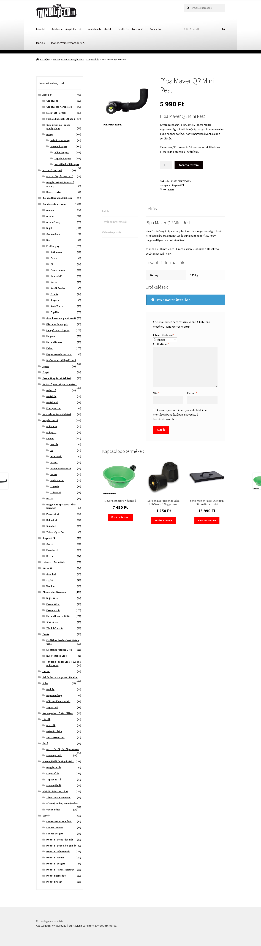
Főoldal (40, 29)
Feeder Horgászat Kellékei (56, 378)
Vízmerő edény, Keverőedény (62, 803)
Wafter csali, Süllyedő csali (61, 360)
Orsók (45, 634)
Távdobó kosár (54, 628)
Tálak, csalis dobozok (58, 797)
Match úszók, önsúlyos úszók (62, 749)
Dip (48, 240)
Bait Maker (56, 252)
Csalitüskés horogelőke (59, 106)
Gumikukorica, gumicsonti (61, 318)
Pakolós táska (54, 731)
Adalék (50, 210)
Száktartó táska (55, 737)
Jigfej (49, 580)
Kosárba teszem (188, 165)
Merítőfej (51, 396)
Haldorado (56, 456)
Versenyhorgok (58, 146)
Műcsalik (47, 568)
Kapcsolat (155, 29)
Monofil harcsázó (56, 875)
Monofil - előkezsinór (58, 851)
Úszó (45, 743)
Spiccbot (51, 526)
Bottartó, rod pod (52, 170)
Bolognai (51, 432)
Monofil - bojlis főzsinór (59, 839)
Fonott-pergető (55, 833)
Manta (54, 462)
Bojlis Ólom (52, 598)
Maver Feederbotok (60, 468)
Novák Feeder (57, 288)
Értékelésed (161, 344)
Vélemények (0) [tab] (111, 232)
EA (51, 264)
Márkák (40, 43)
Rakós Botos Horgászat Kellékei (60, 677)
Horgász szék (53, 767)
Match (49, 498)
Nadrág (50, 689)
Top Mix (54, 312)
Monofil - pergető (56, 863)
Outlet (46, 671)
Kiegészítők (92, 59)
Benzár (54, 444)
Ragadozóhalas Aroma (59, 354)
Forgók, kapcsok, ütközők (60, 118)
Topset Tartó (53, 779)
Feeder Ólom (53, 604)
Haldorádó (56, 276)
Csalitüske (52, 100)
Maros (53, 282)
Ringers (54, 300)
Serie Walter (57, 306)
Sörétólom (52, 622)
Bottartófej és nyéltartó (59, 176)
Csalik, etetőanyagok (54, 204)
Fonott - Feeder (54, 827)
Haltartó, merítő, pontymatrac (59, 384)
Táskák (46, 719)
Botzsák (50, 725)
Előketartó (52, 550)
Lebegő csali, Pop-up (57, 330)
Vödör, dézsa (53, 809)
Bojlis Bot (51, 426)
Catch (53, 258)
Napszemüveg (54, 695)
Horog (49, 134)
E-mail (192, 393)
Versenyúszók (54, 755)
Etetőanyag (52, 246)
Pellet (49, 348)
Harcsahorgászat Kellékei (56, 414)
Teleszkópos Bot (55, 532)
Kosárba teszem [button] (120, 517)
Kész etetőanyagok (57, 324)
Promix (54, 294)
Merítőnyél (52, 402)
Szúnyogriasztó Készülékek (57, 713)
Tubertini (55, 492)
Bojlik (49, 228)
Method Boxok (54, 342)
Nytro (53, 474)
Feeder (50, 438)
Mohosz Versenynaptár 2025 (68, 43)
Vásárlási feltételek (100, 29)
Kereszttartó (53, 192)
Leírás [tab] (105, 211)
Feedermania (57, 270)
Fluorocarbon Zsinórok (59, 821)
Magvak (50, 336)
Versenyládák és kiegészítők (68, 59)
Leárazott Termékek (53, 562)
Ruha (45, 683)
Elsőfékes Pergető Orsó (59, 649)
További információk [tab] (114, 221)
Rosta (49, 556)
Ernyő (45, 372)
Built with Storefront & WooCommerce (92, 925)
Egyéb (45, 366)
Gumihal (51, 574)
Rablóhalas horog (60, 140)
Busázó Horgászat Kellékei (57, 198)
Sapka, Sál (52, 707)
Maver (171, 189)
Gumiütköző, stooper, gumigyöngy (58, 126)
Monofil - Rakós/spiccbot (60, 869)
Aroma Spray (53, 222)
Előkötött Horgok (56, 112)
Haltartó (51, 390)
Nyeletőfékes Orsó (56, 655)
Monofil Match (54, 881)
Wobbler (50, 586)
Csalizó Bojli (53, 234)
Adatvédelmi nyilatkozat (66, 29)
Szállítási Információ (130, 29)
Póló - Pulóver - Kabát (58, 701)
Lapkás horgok (63, 158)
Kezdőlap (45, 59)
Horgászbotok (50, 420)
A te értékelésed (163, 335)
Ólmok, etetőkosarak (54, 592)
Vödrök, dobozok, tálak (55, 791)
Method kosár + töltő (58, 616)
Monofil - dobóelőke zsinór (61, 845)
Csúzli (49, 544)
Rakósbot (51, 520)
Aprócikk (47, 94)
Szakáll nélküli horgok (67, 164)
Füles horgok (62, 152)
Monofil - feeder (55, 857)
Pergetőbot (52, 514)
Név (156, 393)
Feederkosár (53, 610)
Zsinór (46, 815)
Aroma (50, 216)
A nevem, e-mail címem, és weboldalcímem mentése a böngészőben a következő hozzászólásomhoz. (181, 414)
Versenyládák (53, 785)
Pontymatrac (53, 408)
